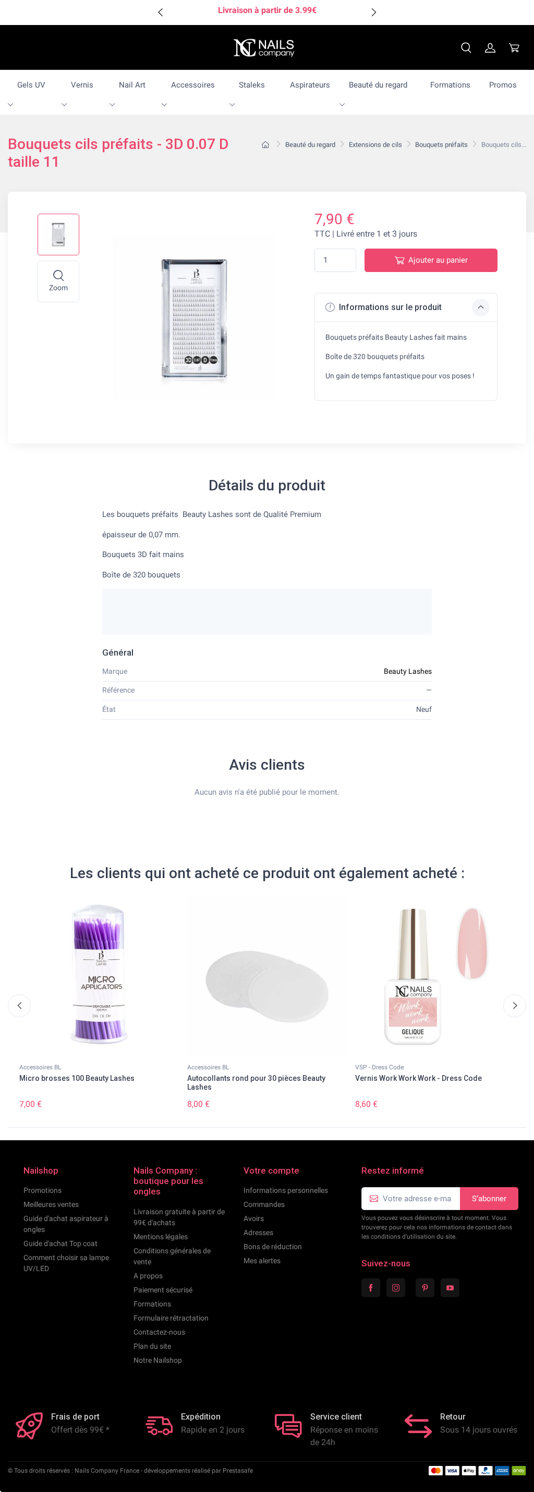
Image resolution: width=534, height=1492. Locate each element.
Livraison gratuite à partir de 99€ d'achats (179, 1217)
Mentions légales (161, 1236)
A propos (148, 1276)
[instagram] (395, 1287)
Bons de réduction (273, 1246)
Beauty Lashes (408, 671)
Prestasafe (238, 1470)
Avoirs (254, 1218)
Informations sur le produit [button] (389, 307)
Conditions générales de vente (172, 1256)
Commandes (264, 1204)
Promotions (42, 1190)
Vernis (82, 85)
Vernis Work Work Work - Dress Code (418, 1078)
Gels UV (31, 85)
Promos (503, 85)
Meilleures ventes (51, 1204)
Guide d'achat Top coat (60, 1243)
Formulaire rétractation (171, 1318)
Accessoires (193, 85)
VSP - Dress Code (379, 1067)
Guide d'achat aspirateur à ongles (65, 1224)
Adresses (258, 1232)
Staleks (252, 85)
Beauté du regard (378, 85)
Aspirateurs (310, 85)
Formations (450, 85)
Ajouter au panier (438, 260)
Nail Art (132, 85)
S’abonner (489, 1198)
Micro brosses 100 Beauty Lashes (77, 1078)
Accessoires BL (40, 1067)
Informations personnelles (286, 1190)
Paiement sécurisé (163, 1290)
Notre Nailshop (158, 1360)
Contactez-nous (159, 1332)
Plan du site (152, 1346)
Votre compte (271, 1170)
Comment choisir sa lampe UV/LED (66, 1263)
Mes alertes (262, 1260)
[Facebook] (370, 1287)
